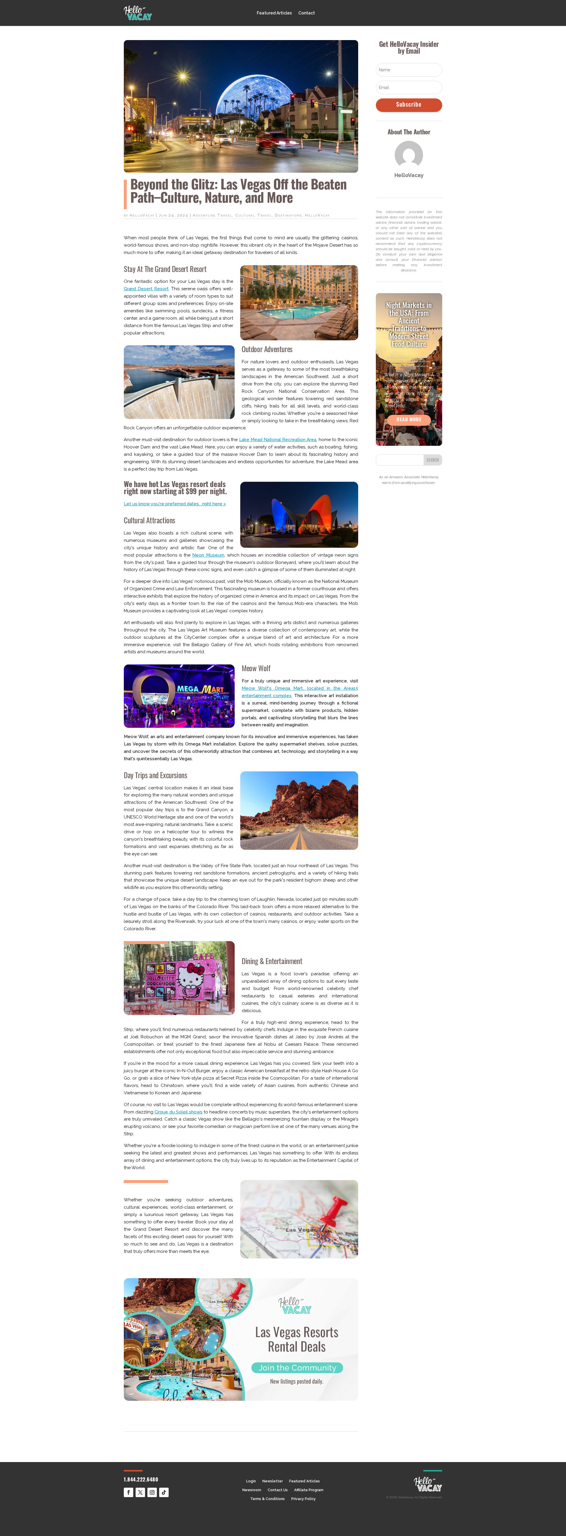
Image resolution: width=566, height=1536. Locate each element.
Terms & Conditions (267, 1499)
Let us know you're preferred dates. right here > (175, 503)
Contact (306, 13)
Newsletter (272, 1481)
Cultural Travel (253, 215)
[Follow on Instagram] (152, 1492)
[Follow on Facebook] (128, 1492)
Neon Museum (208, 555)
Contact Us (278, 1490)
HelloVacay (142, 215)
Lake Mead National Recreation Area (278, 439)
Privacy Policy (303, 1499)
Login (251, 1481)
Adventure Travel (212, 215)
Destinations (288, 215)
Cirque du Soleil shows (178, 1112)
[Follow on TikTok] (164, 1492)
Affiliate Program (308, 1490)
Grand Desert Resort (146, 288)
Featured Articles (274, 13)
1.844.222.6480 (141, 1480)
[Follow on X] (140, 1492)
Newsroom (251, 1490)
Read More (409, 420)
